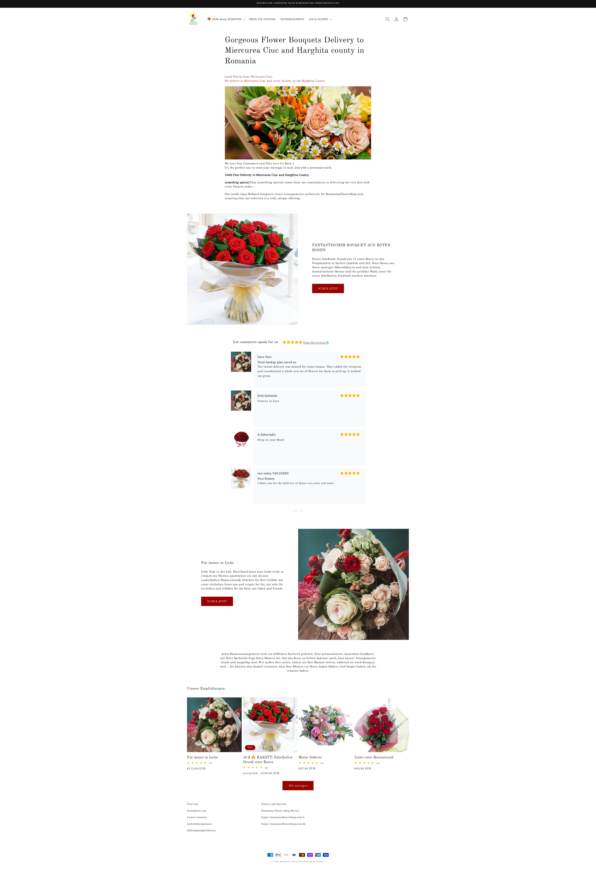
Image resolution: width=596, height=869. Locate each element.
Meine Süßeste (310, 757)
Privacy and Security (274, 803)
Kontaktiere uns (197, 810)
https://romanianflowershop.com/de (283, 823)
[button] (226, 19)
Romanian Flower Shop (291, 861)
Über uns (192, 803)
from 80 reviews (314, 342)
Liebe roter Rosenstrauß (373, 757)
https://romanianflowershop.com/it (283, 817)
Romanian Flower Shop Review (280, 810)
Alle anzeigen (298, 785)
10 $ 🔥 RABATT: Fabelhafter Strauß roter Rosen (268, 760)
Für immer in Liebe (202, 757)
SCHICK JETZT (328, 288)
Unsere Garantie (197, 817)
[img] (292, 342)
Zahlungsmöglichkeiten (201, 830)
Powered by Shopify (313, 861)
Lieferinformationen (199, 823)
